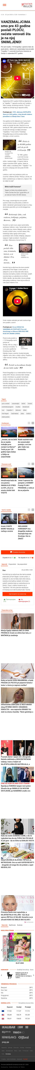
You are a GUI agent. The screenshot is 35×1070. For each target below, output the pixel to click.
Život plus (16, 1047)
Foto (3, 1054)
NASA (23, 403)
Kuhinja (22, 1047)
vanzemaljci (15, 403)
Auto (20, 1050)
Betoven (18, 410)
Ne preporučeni (22, 564)
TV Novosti (25, 1050)
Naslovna (4, 1047)
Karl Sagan (5, 413)
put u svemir (5, 403)
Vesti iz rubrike (6, 510)
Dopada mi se (8, 558)
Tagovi (4, 399)
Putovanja (28, 1047)
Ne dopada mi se (25, 558)
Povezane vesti (6, 464)
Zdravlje (10, 1047)
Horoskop (8, 1054)
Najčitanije (12, 925)
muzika (18, 407)
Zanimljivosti (9, 1050)
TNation (22, 1067)
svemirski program (7, 407)
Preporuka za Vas (7, 610)
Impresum (19, 1059)
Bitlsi (24, 410)
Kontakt (25, 1059)
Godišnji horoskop (23, 970)
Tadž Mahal (14, 413)
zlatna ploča (5, 417)
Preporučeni (12, 564)
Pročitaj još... (6, 423)
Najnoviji (4, 564)
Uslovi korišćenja (11, 1059)
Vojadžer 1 (10, 410)
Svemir (30, 403)
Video (31, 1050)
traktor (28, 413)
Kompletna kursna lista (26, 1003)
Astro (32, 970)
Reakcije (19, 925)
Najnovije (5, 925)
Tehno (15, 1050)
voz (3, 410)
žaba (22, 413)
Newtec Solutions (13, 1067)
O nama (3, 1059)
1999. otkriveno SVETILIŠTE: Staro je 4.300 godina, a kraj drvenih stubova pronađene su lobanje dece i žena (17, 114)
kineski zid (26, 407)
